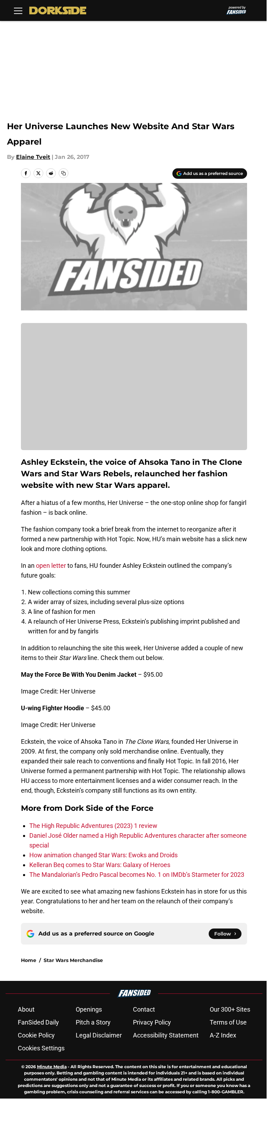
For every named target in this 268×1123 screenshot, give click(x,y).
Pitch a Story (93, 1022)
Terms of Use (228, 1022)
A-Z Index (223, 1035)
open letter (51, 565)
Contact (144, 1009)
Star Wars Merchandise (73, 960)
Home (28, 960)
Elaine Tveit (33, 157)
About (26, 1009)
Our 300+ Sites (230, 1009)
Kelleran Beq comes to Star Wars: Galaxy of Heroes (99, 864)
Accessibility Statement (166, 1035)
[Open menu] (18, 10)
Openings (89, 1009)
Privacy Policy (152, 1022)
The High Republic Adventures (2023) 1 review (93, 825)
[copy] (63, 173)
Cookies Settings (41, 1048)
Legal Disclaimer (99, 1035)
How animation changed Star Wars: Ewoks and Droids (103, 855)
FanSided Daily (38, 1022)
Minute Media (52, 1066)
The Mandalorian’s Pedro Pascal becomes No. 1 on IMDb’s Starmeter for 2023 (136, 874)
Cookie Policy (36, 1035)
